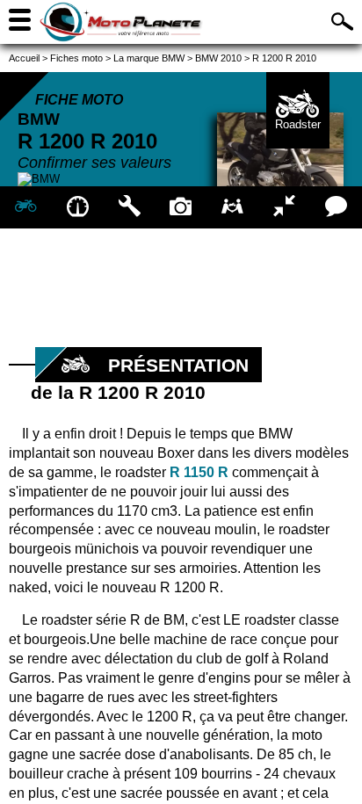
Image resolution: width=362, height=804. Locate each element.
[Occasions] (232, 207)
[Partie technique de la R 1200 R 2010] (130, 207)
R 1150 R (199, 472)
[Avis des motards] (336, 207)
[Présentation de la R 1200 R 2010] (26, 207)
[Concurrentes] (284, 207)
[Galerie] (181, 207)
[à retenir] (78, 207)
